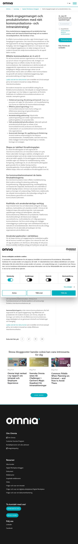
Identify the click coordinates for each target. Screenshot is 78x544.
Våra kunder (10, 464)
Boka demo (12, 515)
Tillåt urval (39, 293)
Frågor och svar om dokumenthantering (19, 493)
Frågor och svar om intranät (15, 486)
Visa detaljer (68, 287)
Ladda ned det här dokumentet (16, 80)
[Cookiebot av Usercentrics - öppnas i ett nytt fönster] (67, 249)
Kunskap (16, 9)
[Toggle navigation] (74, 3)
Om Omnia (11, 438)
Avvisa (14, 293)
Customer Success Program (15, 441)
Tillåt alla (64, 293)
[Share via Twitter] (29, 339)
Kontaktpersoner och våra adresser (17, 445)
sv (68, 3)
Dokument (9, 471)
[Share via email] (42, 339)
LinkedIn (9, 525)
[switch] (29, 279)
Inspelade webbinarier (13, 478)
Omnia (8, 9)
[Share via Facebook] (22, 339)
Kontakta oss (14, 508)
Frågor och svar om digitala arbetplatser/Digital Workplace (25, 489)
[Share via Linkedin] (35, 339)
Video (8, 482)
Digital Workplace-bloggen (30, 9)
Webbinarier (10, 475)
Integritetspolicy (13, 448)
